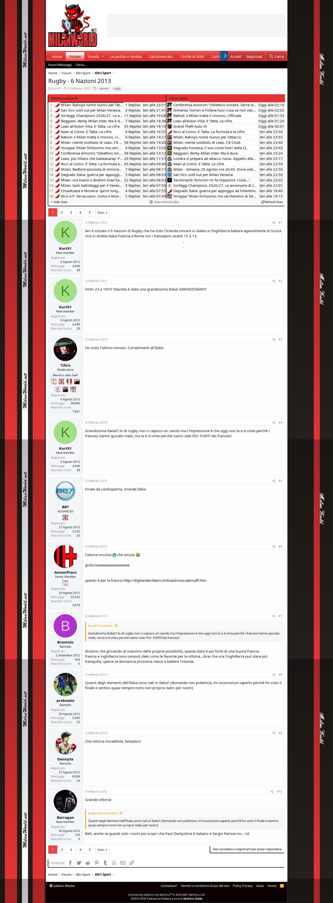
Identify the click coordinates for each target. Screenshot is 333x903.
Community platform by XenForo (166, 894)
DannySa (65, 759)
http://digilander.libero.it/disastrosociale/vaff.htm (164, 580)
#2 (280, 281)
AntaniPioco (65, 572)
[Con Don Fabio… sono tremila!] (65, 389)
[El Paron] (77, 381)
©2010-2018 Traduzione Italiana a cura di (166, 898)
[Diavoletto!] (61, 381)
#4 (280, 422)
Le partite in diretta (126, 56)
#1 (280, 222)
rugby (117, 88)
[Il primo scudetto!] (69, 381)
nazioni (104, 88)
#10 (279, 791)
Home (57, 56)
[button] (102, 56)
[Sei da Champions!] (57, 389)
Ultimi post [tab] (178, 98)
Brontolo (65, 642)
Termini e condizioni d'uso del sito (205, 885)
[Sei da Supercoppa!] (73, 389)
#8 (280, 675)
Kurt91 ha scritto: (100, 625)
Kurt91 (56, 88)
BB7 (65, 506)
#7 (280, 616)
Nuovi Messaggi (60, 64)
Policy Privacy (243, 885)
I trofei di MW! (192, 56)
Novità (93, 56)
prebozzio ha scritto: (103, 813)
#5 (280, 481)
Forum (75, 56)
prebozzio (65, 700)
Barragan (65, 817)
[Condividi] (274, 223)
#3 (280, 339)
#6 (280, 546)
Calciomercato (161, 56)
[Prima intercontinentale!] (53, 381)
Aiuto (260, 885)
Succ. (101, 212)
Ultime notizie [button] (62, 98)
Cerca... (81, 64)
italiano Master (64, 885)
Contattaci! (169, 885)
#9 (280, 733)
